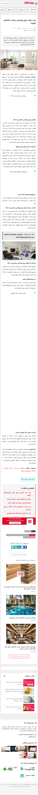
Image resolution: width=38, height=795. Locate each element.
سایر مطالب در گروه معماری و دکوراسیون (26, 560)
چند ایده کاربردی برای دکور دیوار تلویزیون (19, 513)
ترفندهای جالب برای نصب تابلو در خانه (19, 503)
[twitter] (22, 547)
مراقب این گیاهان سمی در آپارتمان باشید (19, 499)
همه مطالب (33, 10)
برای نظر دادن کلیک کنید (19, 555)
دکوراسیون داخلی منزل (29, 537)
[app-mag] (19, 524)
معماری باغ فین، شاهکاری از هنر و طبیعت (22, 618)
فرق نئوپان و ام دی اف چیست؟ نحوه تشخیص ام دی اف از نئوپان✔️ (20, 588)
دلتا (27, 784)
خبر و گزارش (22, 10)
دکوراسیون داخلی (11, 535)
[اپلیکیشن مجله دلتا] (28, 769)
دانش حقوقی (11, 10)
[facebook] (25, 547)
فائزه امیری (27, 531)
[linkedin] (19, 547)
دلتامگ (22, 91)
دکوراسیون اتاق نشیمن (22, 535)
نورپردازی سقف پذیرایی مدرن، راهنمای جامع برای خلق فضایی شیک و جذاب (20, 648)
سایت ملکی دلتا (5, 3)
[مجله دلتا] (29, 4)
